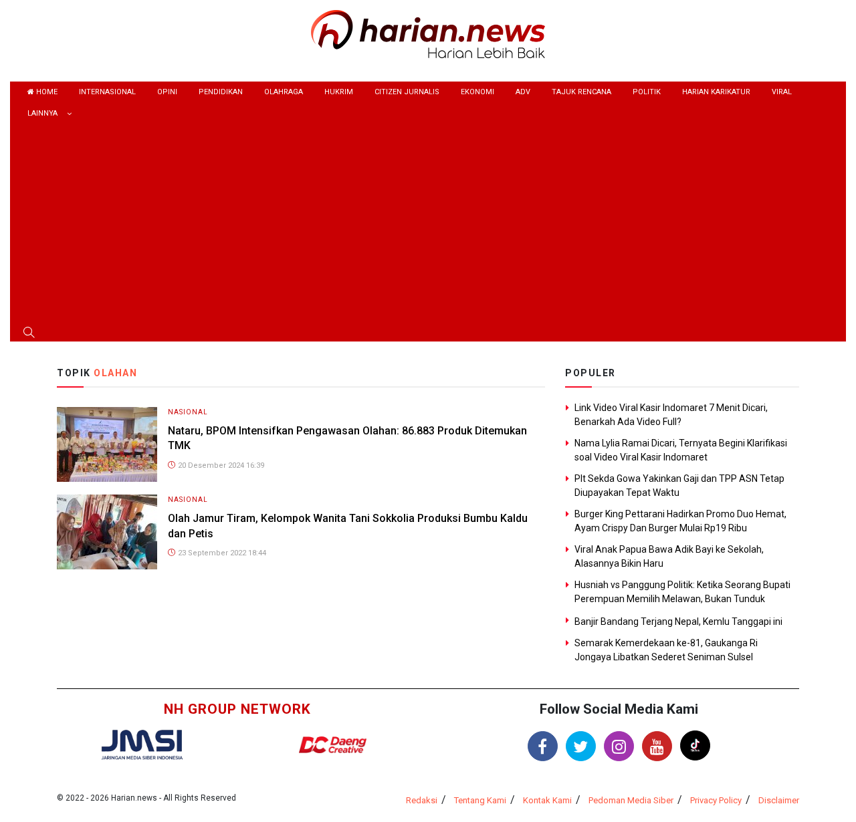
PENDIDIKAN (221, 92)
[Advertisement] (428, 225)
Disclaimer (778, 800)
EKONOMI (477, 92)
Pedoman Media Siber (630, 800)
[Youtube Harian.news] (657, 746)
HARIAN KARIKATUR (716, 92)
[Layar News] (142, 743)
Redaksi (421, 800)
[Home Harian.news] (428, 33)
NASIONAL (188, 412)
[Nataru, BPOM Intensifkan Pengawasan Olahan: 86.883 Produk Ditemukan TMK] (107, 443)
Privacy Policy (716, 800)
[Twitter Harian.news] (581, 746)
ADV (523, 92)
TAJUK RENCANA (581, 92)
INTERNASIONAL (107, 92)
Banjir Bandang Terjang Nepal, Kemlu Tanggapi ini (678, 621)
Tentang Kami (480, 800)
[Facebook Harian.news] (543, 746)
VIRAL (782, 92)
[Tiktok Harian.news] (695, 745)
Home (46, 92)
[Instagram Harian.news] (619, 746)
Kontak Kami (547, 800)
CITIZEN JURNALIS (406, 92)
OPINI (167, 92)
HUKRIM (338, 92)
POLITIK (647, 92)
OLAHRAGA (283, 92)
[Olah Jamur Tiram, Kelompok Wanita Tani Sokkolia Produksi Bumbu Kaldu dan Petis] (107, 531)
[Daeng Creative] (332, 744)
